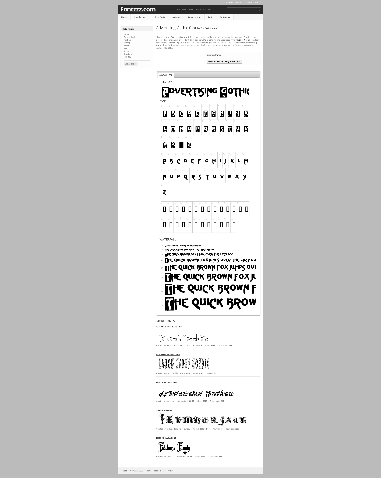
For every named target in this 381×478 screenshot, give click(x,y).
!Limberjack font (164, 410)
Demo (218, 55)
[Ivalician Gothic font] (201, 386)
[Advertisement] (137, 118)
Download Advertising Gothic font (224, 61)
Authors (176, 17)
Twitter (169, 471)
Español (257, 2)
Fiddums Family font (166, 438)
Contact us (225, 17)
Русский (248, 2)
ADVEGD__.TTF (165, 75)
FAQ (210, 17)
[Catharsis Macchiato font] (201, 330)
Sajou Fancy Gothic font (168, 354)
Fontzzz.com (138, 9)
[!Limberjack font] (201, 414)
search (259, 10)
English (229, 2)
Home (124, 17)
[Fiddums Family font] (201, 442)
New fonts (160, 17)
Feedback (157, 471)
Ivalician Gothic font (166, 382)
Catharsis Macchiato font (169, 327)
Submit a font (194, 17)
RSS (164, 471)
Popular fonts (140, 17)
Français (238, 2)
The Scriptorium (208, 28)
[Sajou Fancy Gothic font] (201, 358)
